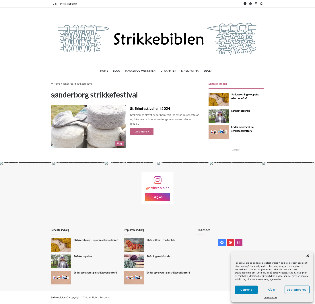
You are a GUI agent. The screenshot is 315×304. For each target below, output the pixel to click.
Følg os (158, 197)
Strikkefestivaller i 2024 (150, 108)
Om (55, 3)
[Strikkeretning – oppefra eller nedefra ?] (219, 99)
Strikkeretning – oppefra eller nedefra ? (96, 240)
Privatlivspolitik (68, 3)
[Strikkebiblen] (157, 36)
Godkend (246, 289)
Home (104, 70)
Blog (116, 70)
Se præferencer (297, 289)
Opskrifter (168, 70)
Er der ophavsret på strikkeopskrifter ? (95, 272)
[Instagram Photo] (26, 188)
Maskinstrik (190, 70)
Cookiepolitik (270, 297)
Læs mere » (142, 131)
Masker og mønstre (139, 70)
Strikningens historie (158, 256)
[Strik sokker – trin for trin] (134, 245)
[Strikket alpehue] (219, 116)
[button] (308, 256)
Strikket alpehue (240, 110)
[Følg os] (157, 182)
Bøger (208, 70)
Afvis (271, 289)
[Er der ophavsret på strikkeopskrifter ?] (219, 132)
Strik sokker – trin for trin (161, 240)
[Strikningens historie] (134, 261)
